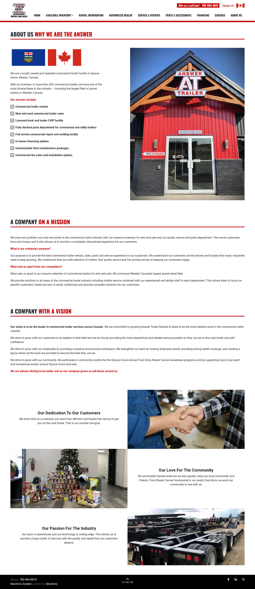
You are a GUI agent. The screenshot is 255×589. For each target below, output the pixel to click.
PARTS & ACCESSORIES (178, 15)
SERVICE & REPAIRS (149, 15)
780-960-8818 (210, 5)
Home (37, 15)
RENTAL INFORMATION (91, 15)
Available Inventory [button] (58, 15)
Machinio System (21, 584)
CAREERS (220, 15)
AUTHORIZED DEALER (120, 15)
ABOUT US (236, 15)
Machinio (52, 584)
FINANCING (203, 15)
